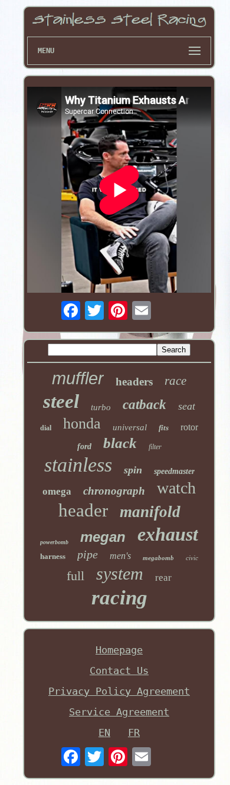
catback (144, 404)
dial (45, 428)
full (75, 575)
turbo (101, 407)
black (120, 443)
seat (186, 406)
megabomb (158, 557)
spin (133, 470)
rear (163, 577)
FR (134, 732)
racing (119, 597)
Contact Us (119, 670)
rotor (189, 427)
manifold (150, 512)
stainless (78, 465)
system (119, 573)
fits (164, 427)
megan (103, 537)
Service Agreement (119, 712)
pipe (87, 554)
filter (155, 447)
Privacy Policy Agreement (119, 691)
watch (176, 488)
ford (84, 446)
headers (134, 381)
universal (130, 427)
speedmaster (174, 471)
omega (56, 491)
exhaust (167, 534)
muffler (78, 378)
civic (192, 557)
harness (52, 556)
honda (82, 423)
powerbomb (54, 542)
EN (104, 732)
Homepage (119, 650)
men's (120, 556)
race (175, 381)
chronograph (114, 491)
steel (61, 401)
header (83, 510)
